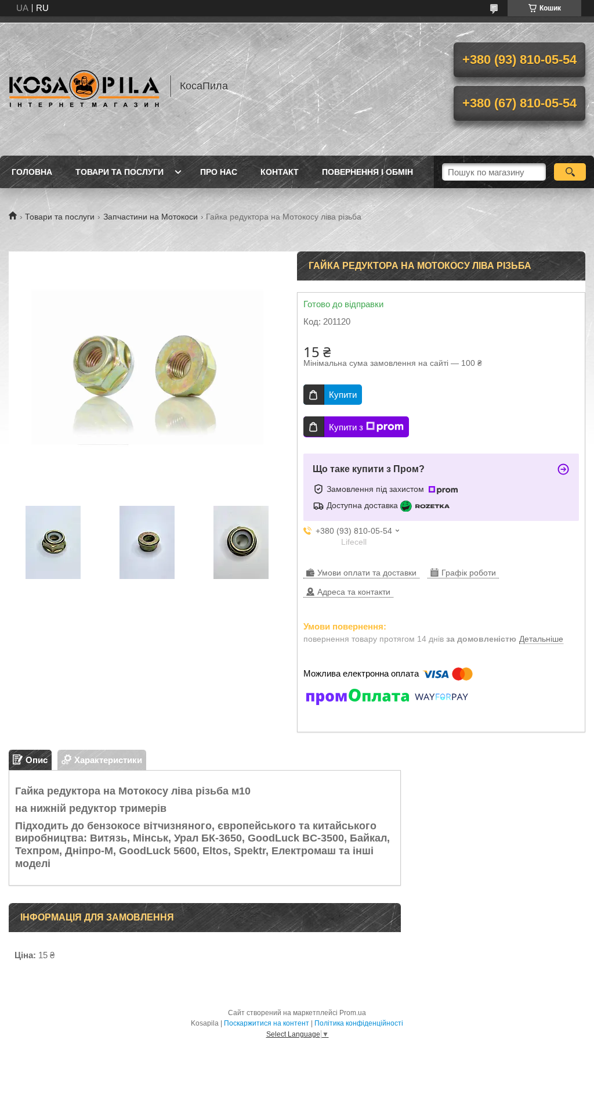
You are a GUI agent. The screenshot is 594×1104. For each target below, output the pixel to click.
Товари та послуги (119, 172)
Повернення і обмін (367, 172)
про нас (218, 172)
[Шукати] (570, 172)
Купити (343, 395)
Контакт (279, 172)
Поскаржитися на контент (266, 1023)
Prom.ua (352, 1013)
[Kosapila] (84, 86)
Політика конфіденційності (358, 1023)
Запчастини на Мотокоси (150, 216)
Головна (32, 172)
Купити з (346, 427)
